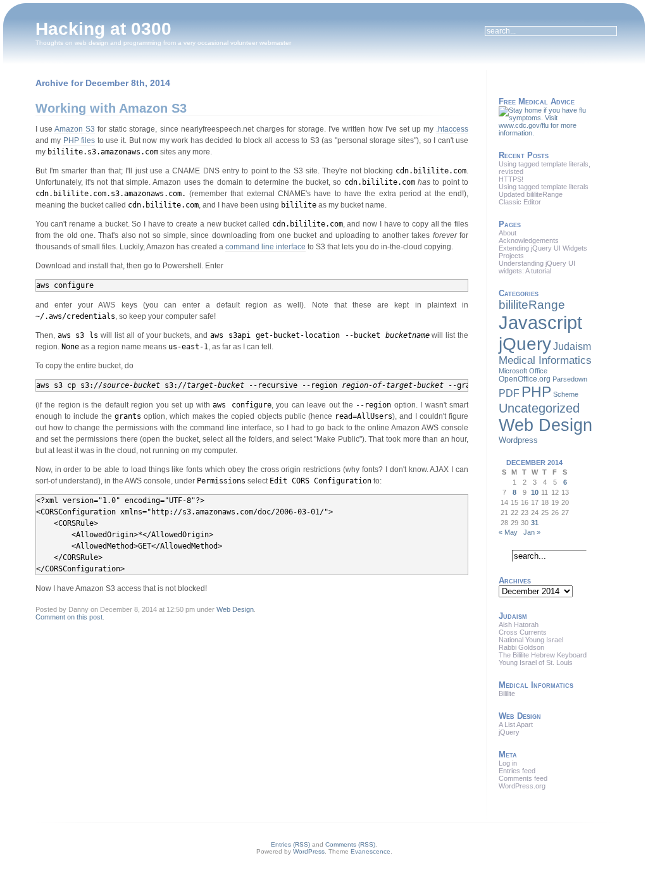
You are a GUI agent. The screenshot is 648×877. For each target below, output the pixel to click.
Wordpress (518, 440)
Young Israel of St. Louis (536, 662)
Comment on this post (69, 617)
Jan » (531, 532)
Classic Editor (520, 202)
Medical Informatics (545, 360)
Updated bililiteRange (531, 194)
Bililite (507, 693)
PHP (536, 391)
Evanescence (370, 851)
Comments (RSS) (350, 844)
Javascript (540, 322)
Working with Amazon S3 (111, 108)
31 (535, 522)
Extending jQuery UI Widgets (543, 248)
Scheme (565, 394)
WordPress (309, 851)
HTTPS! (511, 179)
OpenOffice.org (525, 379)
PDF (509, 393)
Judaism (572, 346)
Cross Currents (523, 632)
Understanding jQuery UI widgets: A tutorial (537, 267)
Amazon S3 (74, 129)
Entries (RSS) (290, 844)
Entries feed (517, 770)
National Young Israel (531, 640)
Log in (508, 763)
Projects (511, 255)
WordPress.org (522, 786)
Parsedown (569, 379)
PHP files (79, 140)
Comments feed (523, 778)
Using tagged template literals (544, 186)
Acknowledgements (529, 240)
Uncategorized (539, 408)
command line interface (265, 246)
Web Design (235, 609)
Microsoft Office (523, 371)
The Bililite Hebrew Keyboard (543, 655)
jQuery (525, 343)
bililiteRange (532, 304)
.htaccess (452, 129)
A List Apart (516, 724)
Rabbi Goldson (521, 647)
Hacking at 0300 (103, 29)
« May (508, 532)
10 (535, 492)
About (507, 233)
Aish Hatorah (519, 624)
